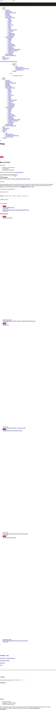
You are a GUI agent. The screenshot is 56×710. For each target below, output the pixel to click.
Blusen (13, 178)
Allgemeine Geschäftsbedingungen (7, 658)
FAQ (1, 665)
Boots (4, 533)
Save (2, 156)
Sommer (12, 210)
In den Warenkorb (4, 177)
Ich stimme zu (3, 709)
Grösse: (1, 174)
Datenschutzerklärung (4, 660)
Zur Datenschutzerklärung (34, 708)
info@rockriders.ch (19, 172)
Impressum (2, 662)
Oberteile (24, 178)
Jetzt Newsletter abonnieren (6, 680)
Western (28, 178)
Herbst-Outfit (18, 178)
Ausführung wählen (7, 319)
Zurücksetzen (15, 174)
